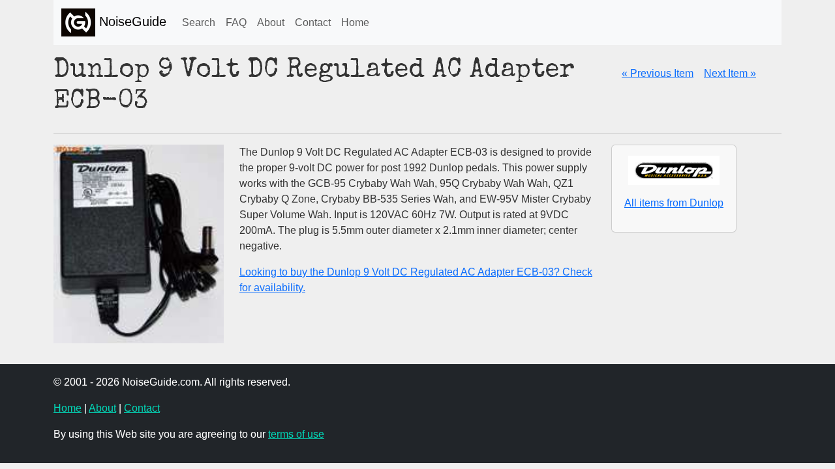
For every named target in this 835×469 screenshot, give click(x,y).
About (270, 22)
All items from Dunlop (673, 202)
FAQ (236, 22)
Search (198, 22)
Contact (313, 22)
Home (355, 22)
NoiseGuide (130, 21)
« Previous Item (657, 73)
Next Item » (730, 73)
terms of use (296, 434)
